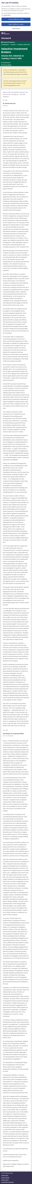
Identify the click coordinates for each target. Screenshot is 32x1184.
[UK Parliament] (5, 33)
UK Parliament (5, 44)
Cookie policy (4, 1175)
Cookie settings (16, 28)
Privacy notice (5, 1180)
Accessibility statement (7, 1182)
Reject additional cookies (16, 24)
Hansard (6, 38)
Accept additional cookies (16, 19)
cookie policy (7, 15)
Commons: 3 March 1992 (23, 44)
